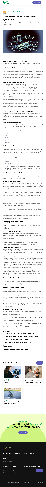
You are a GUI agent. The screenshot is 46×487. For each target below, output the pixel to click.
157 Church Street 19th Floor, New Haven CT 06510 (12, 457)
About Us (15, 468)
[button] (42, 2)
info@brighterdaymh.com (7, 461)
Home (4, 468)
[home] (7, 2)
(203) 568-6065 (37, 2)
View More (39, 362)
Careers (14, 470)
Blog (3, 477)
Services (4, 470)
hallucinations (13, 264)
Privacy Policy (15, 474)
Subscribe (40, 470)
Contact (14, 472)
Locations (4, 474)
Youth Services (5, 472)
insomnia (41, 124)
